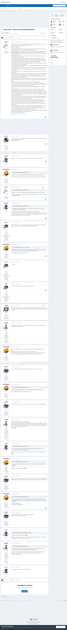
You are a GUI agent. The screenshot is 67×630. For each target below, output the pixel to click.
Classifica (11, 8)
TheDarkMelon (6, 169)
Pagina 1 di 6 (18, 37)
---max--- (6, 222)
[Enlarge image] (19, 195)
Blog (2, 5)
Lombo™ (7, 32)
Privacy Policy (33, 621)
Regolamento (20, 8)
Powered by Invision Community (33, 624)
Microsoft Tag (16, 52)
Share (37, 33)
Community (7, 5)
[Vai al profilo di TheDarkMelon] (6, 173)
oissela (6, 305)
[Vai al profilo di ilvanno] (6, 139)
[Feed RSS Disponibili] (65, 600)
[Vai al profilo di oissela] (6, 309)
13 (6, 452)
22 (6, 165)
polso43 (6, 366)
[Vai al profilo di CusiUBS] (6, 326)
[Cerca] (65, 5)
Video (20, 5)
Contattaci (38, 621)
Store (16, 5)
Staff (15, 8)
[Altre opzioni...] (46, 41)
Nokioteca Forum (5, 2)
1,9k (6, 178)
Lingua (28, 621)
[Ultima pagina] (14, 37)
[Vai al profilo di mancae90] (60, 25)
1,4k (6, 145)
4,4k (6, 332)
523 (6, 231)
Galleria (6, 8)
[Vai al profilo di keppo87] (6, 159)
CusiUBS (6, 323)
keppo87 (6, 156)
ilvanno (6, 136)
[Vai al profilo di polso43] (6, 370)
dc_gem (54, 21)
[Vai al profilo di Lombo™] (3, 33)
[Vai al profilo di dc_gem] (51, 22)
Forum (2, 8)
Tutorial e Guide (15, 33)
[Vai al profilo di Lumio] (6, 447)
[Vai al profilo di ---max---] (6, 226)
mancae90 (63, 24)
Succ (12, 37)
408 (6, 375)
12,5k (7, 314)
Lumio (6, 443)
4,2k (6, 196)
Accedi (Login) (63, 2)
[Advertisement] (20, 20)
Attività (12, 5)
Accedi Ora (25, 591)
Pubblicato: (16, 41)
